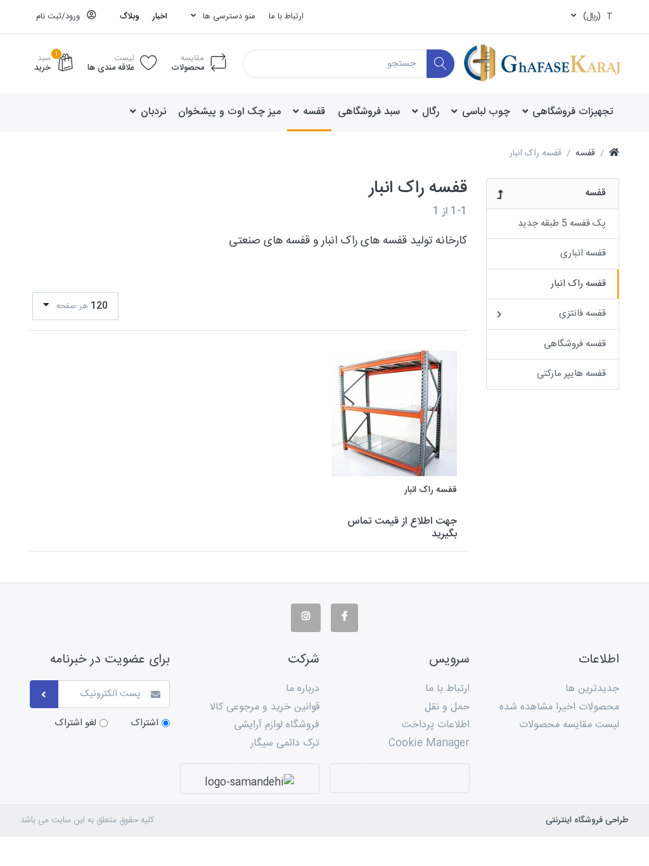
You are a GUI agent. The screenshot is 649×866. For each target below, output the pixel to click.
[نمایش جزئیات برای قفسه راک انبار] (394, 413)
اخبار (159, 16)
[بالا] (614, 153)
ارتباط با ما (286, 16)
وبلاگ (129, 16)
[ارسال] (44, 694)
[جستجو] (441, 63)
